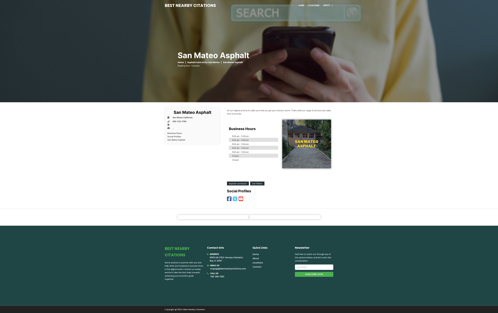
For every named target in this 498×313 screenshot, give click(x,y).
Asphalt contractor (197, 62)
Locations (313, 5)
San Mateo (214, 62)
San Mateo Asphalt (176, 140)
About (256, 258)
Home (301, 5)
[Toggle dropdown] (332, 5)
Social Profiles (174, 136)
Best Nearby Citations (190, 5)
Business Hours (174, 133)
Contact (257, 266)
